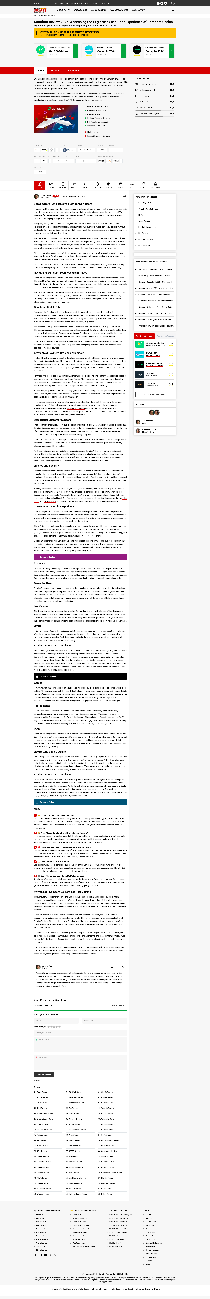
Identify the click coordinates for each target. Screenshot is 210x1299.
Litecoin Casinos (42, 1239)
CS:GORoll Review (115, 1236)
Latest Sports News (146, 203)
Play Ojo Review (107, 1178)
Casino (120, 187)
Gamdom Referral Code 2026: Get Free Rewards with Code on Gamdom (156, 313)
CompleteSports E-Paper (148, 209)
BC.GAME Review (75, 1092)
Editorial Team (151, 1222)
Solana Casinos (41, 1246)
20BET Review (74, 1151)
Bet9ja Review (106, 1189)
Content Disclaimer (152, 1250)
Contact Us (149, 1236)
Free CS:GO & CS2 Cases (118, 1225)
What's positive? (44, 1040)
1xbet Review (74, 1135)
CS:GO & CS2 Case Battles (118, 1218)
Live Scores (143, 233)
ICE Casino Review (108, 1162)
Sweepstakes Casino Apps (82, 1229)
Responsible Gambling (154, 1243)
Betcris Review (43, 1135)
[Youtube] (165, 3)
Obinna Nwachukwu (150, 430)
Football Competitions (147, 227)
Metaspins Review (44, 1189)
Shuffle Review (107, 1092)
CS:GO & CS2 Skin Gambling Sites (121, 1215)
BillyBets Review (43, 1178)
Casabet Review (75, 1183)
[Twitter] (50, 1255)
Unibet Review (42, 1124)
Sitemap (149, 1261)
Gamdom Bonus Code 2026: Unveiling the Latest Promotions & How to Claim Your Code (156, 282)
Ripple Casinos (41, 1250)
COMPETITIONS (76, 3)
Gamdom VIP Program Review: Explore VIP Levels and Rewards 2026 (156, 319)
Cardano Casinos (42, 1222)
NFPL (140, 215)
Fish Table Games (79, 1243)
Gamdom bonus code (76, 408)
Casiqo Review (74, 1140)
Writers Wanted (151, 1257)
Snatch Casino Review (45, 1119)
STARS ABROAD (39, 3)
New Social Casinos (80, 1218)
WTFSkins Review (115, 1246)
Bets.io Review (107, 1103)
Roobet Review (43, 1097)
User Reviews (155, 187)
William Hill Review (108, 1119)
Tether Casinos (41, 1243)
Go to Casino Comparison (155, 394)
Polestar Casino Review (78, 1194)
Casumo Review (75, 1162)
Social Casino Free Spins (81, 1225)
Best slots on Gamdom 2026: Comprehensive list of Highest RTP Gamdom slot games (156, 269)
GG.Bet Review (107, 1135)
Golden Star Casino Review (111, 1173)
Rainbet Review (107, 1097)
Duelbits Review (107, 1146)
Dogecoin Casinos (42, 1229)
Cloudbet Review (43, 1183)
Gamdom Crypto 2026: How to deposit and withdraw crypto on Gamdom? (156, 288)
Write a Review (117, 1005)
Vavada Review (43, 1173)
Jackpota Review (152, 386)
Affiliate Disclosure (152, 1253)
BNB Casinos (40, 1218)
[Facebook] (158, 3)
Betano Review (107, 1130)
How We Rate (150, 1246)
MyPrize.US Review (104, 48)
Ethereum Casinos (42, 1236)
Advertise (149, 1218)
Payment (74, 187)
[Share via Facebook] (118, 967)
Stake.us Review (152, 376)
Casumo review (50, 501)
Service (85, 187)
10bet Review (42, 1146)
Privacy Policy (150, 1232)
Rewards (109, 187)
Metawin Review (75, 1119)
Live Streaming (144, 245)
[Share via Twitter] (123, 967)
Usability (51, 187)
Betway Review (107, 1114)
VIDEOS (94, 3)
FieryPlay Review (107, 1167)
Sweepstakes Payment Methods (84, 1246)
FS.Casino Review (44, 1162)
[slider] (54, 1026)
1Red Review (42, 1151)
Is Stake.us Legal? (79, 1239)
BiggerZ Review (43, 1167)
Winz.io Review (75, 1124)
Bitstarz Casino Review (110, 1140)
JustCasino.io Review (77, 1178)
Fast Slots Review (108, 1183)
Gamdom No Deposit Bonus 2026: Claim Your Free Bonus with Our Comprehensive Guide (156, 307)
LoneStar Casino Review (154, 48)
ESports (132, 187)
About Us (149, 1215)
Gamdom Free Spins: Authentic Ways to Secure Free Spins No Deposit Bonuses (156, 294)
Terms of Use (150, 1239)
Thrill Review (42, 1108)
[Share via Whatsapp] (112, 967)
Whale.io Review (107, 1108)
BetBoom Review (108, 1124)
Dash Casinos (41, 1232)
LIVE (86, 3)
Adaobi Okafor (46, 196)
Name (38, 1020)
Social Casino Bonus (80, 1222)
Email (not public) (90, 1020)
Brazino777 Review (44, 1130)
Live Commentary (145, 239)
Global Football (144, 221)
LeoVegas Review (76, 1146)
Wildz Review (74, 1173)
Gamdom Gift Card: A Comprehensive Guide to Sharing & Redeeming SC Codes (156, 301)
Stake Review (42, 1092)
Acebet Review (107, 1156)
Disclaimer (149, 1229)
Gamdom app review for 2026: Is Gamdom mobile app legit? (156, 276)
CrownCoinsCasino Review (59, 48)
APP (109, 3)
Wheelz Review (75, 1189)
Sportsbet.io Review (109, 1151)
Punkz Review (74, 1114)
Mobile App (62, 187)
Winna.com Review (76, 1103)
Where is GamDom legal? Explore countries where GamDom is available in (156, 326)
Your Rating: (40, 1027)
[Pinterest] (55, 1255)
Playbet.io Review (76, 1167)
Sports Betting (38, 15)
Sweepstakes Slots (80, 1232)
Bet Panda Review (76, 1097)
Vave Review (42, 1103)
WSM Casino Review (45, 1114)
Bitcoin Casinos (41, 1215)
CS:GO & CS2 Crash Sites (118, 1222)
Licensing (97, 187)
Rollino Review (106, 1194)
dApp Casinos (41, 1225)
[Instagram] (161, 3)
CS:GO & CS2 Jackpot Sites (119, 1229)
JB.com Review (43, 1156)
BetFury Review (75, 1108)
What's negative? (44, 1057)
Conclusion (143, 187)
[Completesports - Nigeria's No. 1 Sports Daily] (42, 10)
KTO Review (41, 1140)
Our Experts (150, 1225)
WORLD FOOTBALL (61, 3)
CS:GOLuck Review (116, 1243)
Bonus (40, 187)
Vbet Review (74, 1156)
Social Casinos (78, 1215)
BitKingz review (98, 299)
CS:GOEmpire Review (116, 1239)
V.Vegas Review (43, 1194)
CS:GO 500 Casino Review (118, 1232)
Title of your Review (43, 1033)
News (148, 1264)
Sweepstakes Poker (80, 1236)
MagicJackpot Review (77, 1130)
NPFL (50, 3)
